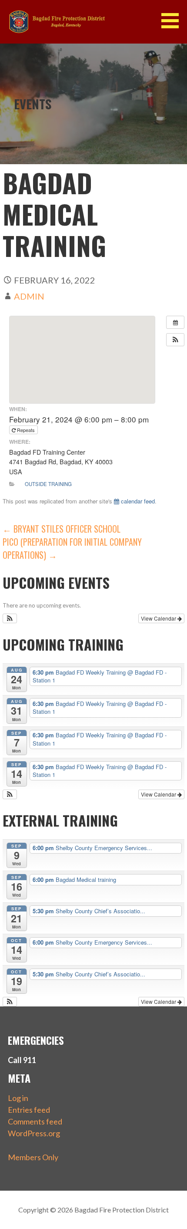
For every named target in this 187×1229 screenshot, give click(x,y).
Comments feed (35, 1121)
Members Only (33, 1157)
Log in (18, 1098)
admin (29, 296)
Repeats (26, 429)
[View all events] (175, 322)
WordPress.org (34, 1133)
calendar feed (137, 501)
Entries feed (29, 1109)
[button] (173, 21)
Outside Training (48, 483)
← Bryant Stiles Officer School (61, 528)
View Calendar (159, 618)
